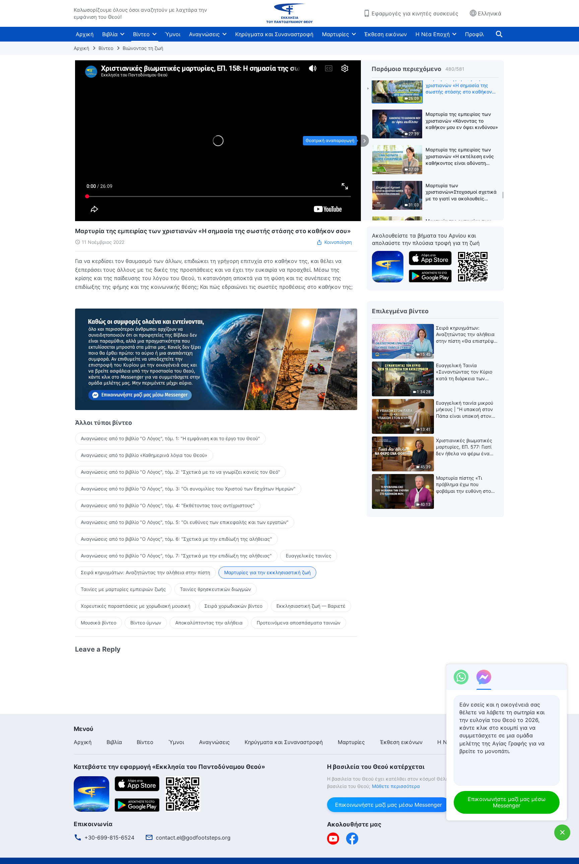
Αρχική (84, 34)
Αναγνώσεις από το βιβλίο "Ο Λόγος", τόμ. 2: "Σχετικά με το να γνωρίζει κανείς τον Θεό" (180, 472)
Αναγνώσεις (204, 34)
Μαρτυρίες (335, 34)
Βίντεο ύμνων (145, 622)
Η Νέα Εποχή (432, 34)
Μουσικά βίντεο (98, 622)
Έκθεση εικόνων (385, 34)
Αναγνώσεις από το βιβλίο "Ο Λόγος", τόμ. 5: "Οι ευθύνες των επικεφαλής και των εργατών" (184, 522)
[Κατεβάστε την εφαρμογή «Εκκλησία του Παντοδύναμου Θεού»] (387, 266)
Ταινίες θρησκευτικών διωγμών (215, 589)
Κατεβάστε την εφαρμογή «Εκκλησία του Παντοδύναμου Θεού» (169, 766)
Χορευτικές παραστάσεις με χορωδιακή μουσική (135, 606)
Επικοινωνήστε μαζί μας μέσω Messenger (388, 804)
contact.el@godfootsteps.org (193, 837)
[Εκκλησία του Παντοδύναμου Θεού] (289, 13)
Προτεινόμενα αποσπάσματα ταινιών (298, 622)
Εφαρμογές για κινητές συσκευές (415, 13)
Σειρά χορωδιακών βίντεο (233, 606)
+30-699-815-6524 (109, 837)
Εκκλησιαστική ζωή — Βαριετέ (310, 606)
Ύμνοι (172, 34)
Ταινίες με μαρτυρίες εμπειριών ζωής (123, 589)
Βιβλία (110, 34)
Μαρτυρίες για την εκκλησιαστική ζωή (267, 572)
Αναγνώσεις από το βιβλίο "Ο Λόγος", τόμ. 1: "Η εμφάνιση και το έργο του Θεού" (170, 438)
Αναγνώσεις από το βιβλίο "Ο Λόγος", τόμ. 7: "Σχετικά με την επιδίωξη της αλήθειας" (176, 555)
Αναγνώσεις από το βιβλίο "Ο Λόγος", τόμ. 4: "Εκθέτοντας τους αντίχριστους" (168, 505)
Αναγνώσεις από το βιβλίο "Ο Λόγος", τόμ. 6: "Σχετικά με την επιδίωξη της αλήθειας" (176, 539)
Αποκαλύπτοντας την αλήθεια (209, 622)
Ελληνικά (489, 13)
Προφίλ (474, 34)
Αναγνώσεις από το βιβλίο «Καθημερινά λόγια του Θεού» (144, 455)
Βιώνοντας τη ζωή (143, 48)
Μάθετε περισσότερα (396, 786)
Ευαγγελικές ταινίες (308, 555)
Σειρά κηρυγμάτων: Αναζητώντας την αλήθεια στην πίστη (145, 572)
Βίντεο (141, 34)
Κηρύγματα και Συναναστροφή (274, 34)
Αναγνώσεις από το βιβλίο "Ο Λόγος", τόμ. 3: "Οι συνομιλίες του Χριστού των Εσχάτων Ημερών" (188, 488)
